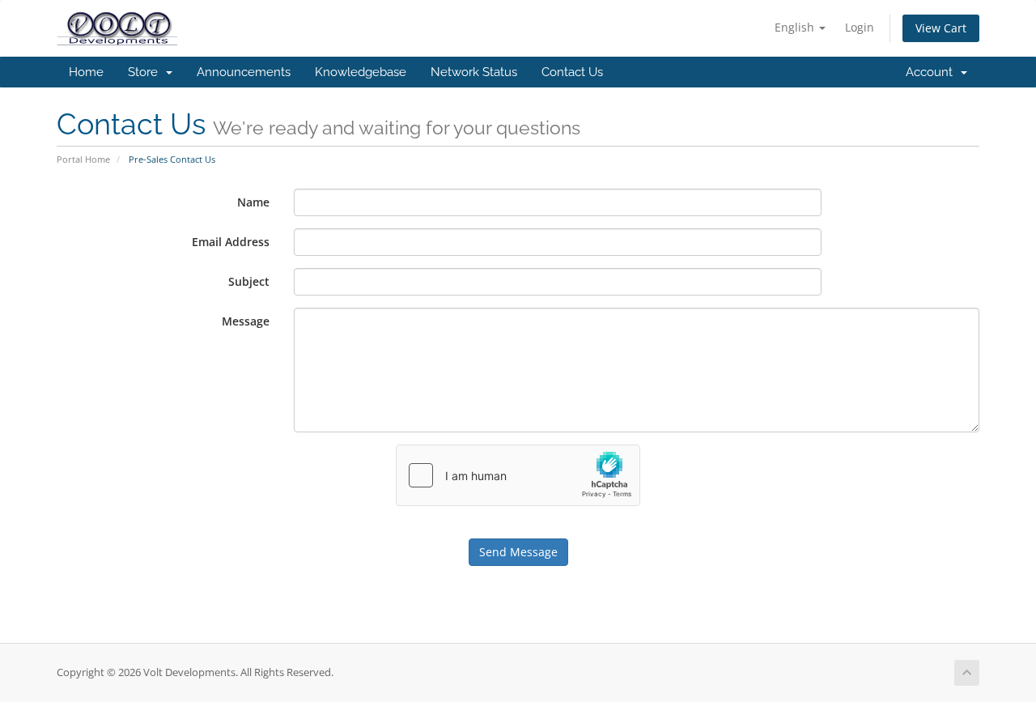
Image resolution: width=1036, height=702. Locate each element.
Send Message (518, 551)
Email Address (231, 241)
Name (253, 202)
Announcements (244, 72)
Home (86, 72)
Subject (249, 281)
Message (246, 321)
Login (859, 27)
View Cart (940, 28)
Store (146, 72)
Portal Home (83, 159)
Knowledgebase (360, 72)
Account (932, 72)
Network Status (474, 72)
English (796, 27)
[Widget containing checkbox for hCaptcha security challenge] (518, 475)
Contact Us (572, 72)
